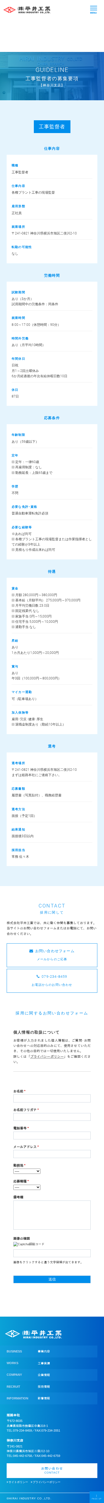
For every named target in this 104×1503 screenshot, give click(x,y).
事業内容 (44, 1351)
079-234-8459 (22, 1430)
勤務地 (19, 1165)
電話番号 (21, 1128)
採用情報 (44, 1386)
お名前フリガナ (26, 1110)
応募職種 (21, 1181)
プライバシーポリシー (46, 1482)
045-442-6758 (22, 1455)
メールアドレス (26, 1147)
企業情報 (44, 1375)
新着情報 (44, 1398)
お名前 (19, 1091)
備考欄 (18, 1197)
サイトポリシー (18, 1482)
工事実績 (44, 1363)
